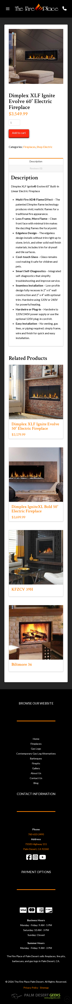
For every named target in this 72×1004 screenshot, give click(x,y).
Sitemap (44, 987)
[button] (7, 9)
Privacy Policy (30, 987)
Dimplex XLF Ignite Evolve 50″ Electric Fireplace (35, 426)
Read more (36, 578)
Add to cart (19, 132)
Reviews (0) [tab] (36, 168)
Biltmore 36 (22, 664)
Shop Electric (44, 146)
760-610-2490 (36, 834)
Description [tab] (36, 161)
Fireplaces (29, 146)
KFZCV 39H (22, 589)
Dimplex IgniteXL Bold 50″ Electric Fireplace (35, 509)
